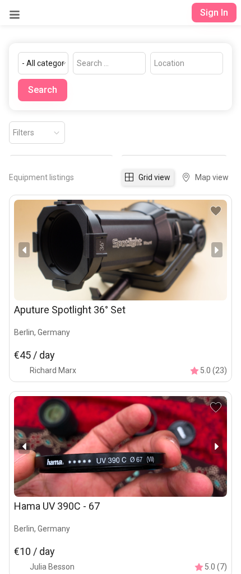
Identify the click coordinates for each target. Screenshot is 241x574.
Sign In (214, 12)
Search (42, 89)
